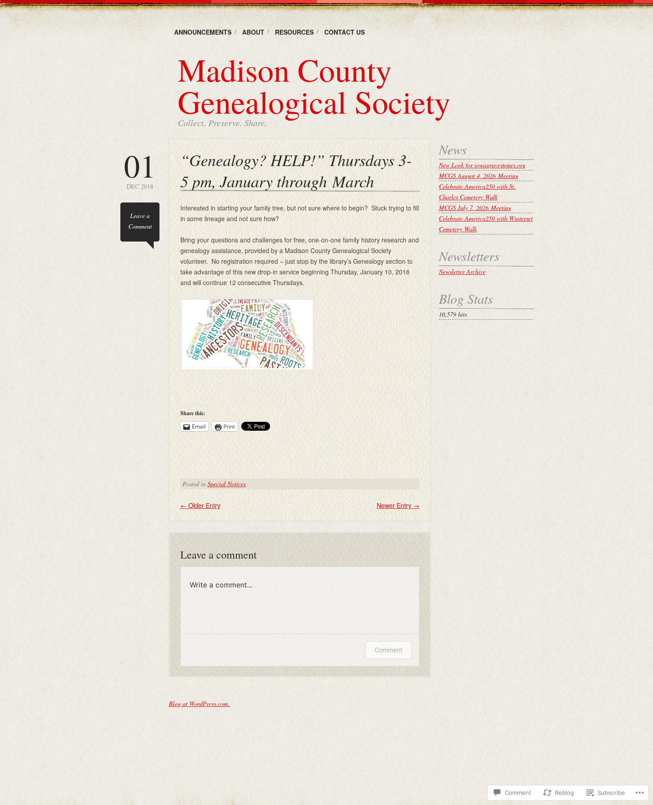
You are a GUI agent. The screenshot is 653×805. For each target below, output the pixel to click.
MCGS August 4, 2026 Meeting (478, 175)
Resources (294, 32)
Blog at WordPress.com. (199, 703)
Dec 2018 (140, 169)
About (253, 32)
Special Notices (226, 484)
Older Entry (200, 505)
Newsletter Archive (462, 271)
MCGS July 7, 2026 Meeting (475, 207)
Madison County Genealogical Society (314, 85)
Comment (388, 650)
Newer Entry (398, 505)
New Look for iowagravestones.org (482, 165)
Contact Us (344, 32)
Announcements (202, 32)
